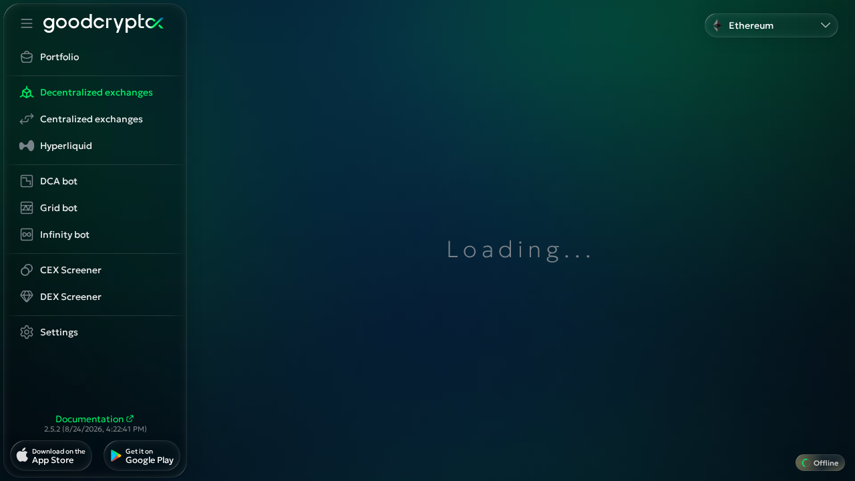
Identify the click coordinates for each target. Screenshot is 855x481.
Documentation (89, 419)
